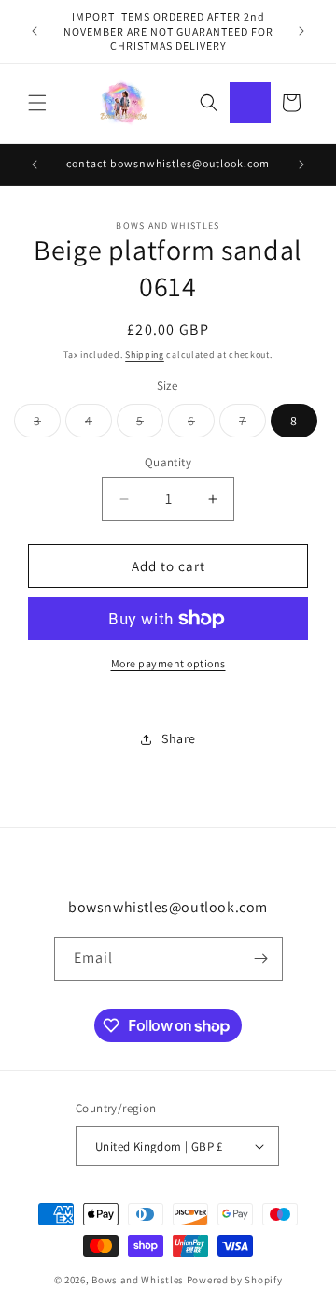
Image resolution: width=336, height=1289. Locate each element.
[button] (37, 102)
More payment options (168, 663)
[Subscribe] (261, 959)
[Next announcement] (301, 30)
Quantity (168, 462)
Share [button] (178, 738)
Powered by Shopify (235, 1279)
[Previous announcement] (34, 30)
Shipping (144, 355)
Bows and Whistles (139, 1279)
